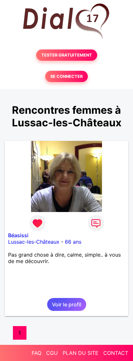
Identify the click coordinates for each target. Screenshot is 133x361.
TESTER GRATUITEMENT (66, 55)
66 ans (73, 242)
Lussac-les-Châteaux (33, 242)
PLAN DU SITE (80, 353)
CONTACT (115, 353)
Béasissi (18, 235)
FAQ (36, 353)
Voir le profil (66, 304)
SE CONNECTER (66, 76)
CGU (52, 353)
